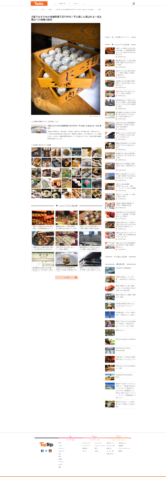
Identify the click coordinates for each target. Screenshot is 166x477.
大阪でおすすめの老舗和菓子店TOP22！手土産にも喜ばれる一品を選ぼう (75, 9)
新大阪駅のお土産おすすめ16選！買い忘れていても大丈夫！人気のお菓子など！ (126, 114)
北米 (60, 453)
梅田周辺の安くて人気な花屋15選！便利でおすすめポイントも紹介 (126, 62)
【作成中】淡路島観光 (123, 268)
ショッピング (98, 443)
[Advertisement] (120, 24)
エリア (77, 3)
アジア (60, 445)
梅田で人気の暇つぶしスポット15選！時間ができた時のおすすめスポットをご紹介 (126, 176)
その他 (96, 451)
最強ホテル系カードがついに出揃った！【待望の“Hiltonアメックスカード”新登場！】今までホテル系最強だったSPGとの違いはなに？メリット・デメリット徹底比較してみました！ (126, 390)
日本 (43, 9)
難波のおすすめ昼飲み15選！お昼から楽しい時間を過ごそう (126, 166)
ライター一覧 (110, 451)
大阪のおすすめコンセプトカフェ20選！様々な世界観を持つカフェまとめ (126, 235)
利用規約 (121, 445)
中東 (60, 456)
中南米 (60, 459)
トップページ (34, 9)
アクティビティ (87, 443)
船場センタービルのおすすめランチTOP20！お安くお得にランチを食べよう (126, 135)
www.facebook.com (97, 116)
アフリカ (61, 461)
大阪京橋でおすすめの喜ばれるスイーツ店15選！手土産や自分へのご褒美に (126, 214)
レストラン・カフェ (100, 445)
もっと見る (67, 277)
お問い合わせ (110, 453)
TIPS (96, 448)
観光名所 (85, 448)
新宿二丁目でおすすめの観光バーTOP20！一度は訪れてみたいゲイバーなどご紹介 (126, 324)
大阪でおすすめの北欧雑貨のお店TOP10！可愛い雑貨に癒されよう (126, 245)
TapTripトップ (110, 443)
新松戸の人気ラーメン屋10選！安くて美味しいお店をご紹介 (126, 404)
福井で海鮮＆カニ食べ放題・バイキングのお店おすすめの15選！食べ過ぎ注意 (126, 288)
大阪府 (50, 9)
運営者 (120, 451)
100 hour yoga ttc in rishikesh (126, 339)
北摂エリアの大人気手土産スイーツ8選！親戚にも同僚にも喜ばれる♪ (126, 73)
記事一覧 (63, 3)
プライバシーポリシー (124, 448)
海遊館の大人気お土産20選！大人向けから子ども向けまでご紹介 (126, 155)
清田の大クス (120, 330)
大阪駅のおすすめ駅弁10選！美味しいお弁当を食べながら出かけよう (126, 83)
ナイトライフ (86, 445)
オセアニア (61, 451)
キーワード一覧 (111, 445)
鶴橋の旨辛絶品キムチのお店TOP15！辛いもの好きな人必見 (126, 145)
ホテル (84, 451)
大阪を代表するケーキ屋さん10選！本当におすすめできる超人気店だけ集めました (126, 224)
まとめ (60, 464)
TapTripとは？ (122, 443)
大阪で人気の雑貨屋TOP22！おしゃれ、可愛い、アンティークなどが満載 (126, 186)
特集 (60, 467)
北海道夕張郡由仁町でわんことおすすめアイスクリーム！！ (126, 306)
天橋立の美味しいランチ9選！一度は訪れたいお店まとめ (126, 279)
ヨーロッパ (61, 448)
